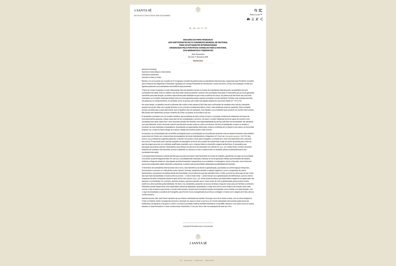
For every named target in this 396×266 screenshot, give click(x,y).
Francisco (139, 15)
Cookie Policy (198, 260)
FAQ (181, 260)
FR (199, 28)
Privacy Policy (209, 260)
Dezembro (165, 15)
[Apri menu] (260, 10)
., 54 (196, 178)
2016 (158, 15)
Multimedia (198, 61)
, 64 (223, 147)
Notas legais (188, 260)
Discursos (150, 15)
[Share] (261, 19)
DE (190, 28)
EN (194, 28)
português (255, 15)
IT (202, 28)
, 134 (234, 136)
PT (206, 28)
